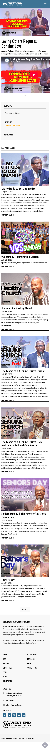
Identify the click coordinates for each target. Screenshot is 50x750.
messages (31, 659)
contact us (7, 681)
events (5, 672)
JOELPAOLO (31, 738)
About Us (6, 663)
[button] (45, 4)
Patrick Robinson (12, 125)
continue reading (8, 215)
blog (5, 676)
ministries (7, 668)
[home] (12, 4)
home (5, 659)
